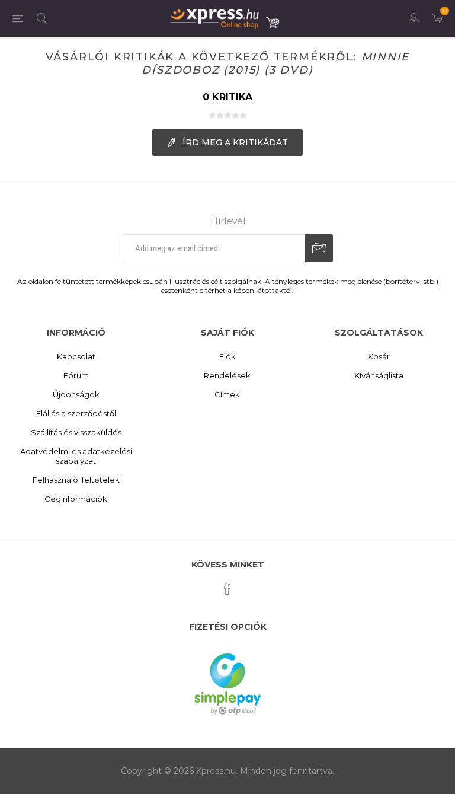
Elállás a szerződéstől (76, 413)
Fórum (76, 375)
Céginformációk (75, 498)
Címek (227, 394)
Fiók (227, 356)
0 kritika (227, 97)
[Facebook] (227, 588)
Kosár (379, 356)
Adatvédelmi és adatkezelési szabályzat (76, 456)
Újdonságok (76, 394)
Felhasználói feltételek (76, 479)
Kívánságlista (378, 375)
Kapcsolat (76, 356)
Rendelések (227, 375)
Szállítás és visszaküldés (76, 432)
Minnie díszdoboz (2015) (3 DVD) (275, 63)
